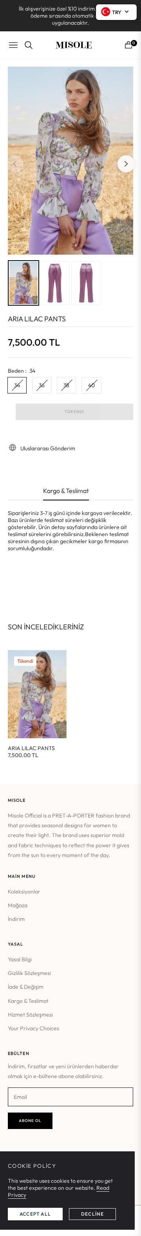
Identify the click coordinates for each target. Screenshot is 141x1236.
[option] (70, 161)
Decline (92, 1214)
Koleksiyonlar (24, 891)
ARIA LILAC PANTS (31, 748)
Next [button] (126, 163)
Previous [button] (15, 163)
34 (17, 385)
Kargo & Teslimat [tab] (66, 491)
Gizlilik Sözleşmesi (29, 973)
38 (66, 385)
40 (91, 385)
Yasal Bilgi (20, 959)
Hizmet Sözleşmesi (30, 1014)
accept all (35, 1214)
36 (42, 385)
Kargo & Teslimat (28, 1000)
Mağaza (17, 905)
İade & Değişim (25, 986)
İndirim (16, 918)
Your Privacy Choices (33, 1028)
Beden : (21, 370)
